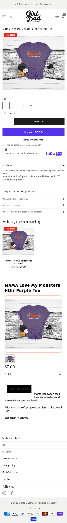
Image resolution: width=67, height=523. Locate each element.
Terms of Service (9, 458)
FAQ (4, 445)
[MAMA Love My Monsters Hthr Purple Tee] (18, 241)
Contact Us (6, 452)
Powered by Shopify (47, 502)
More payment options (33, 139)
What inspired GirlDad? (12, 438)
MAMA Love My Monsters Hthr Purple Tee (18, 262)
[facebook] (12, 493)
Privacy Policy (8, 465)
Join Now (6, 479)
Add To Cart (19, 389)
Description (7, 165)
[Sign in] (57, 16)
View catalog (4, 16)
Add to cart (39, 121)
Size (4, 99)
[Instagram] (4, 493)
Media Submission (10, 472)
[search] (10, 16)
